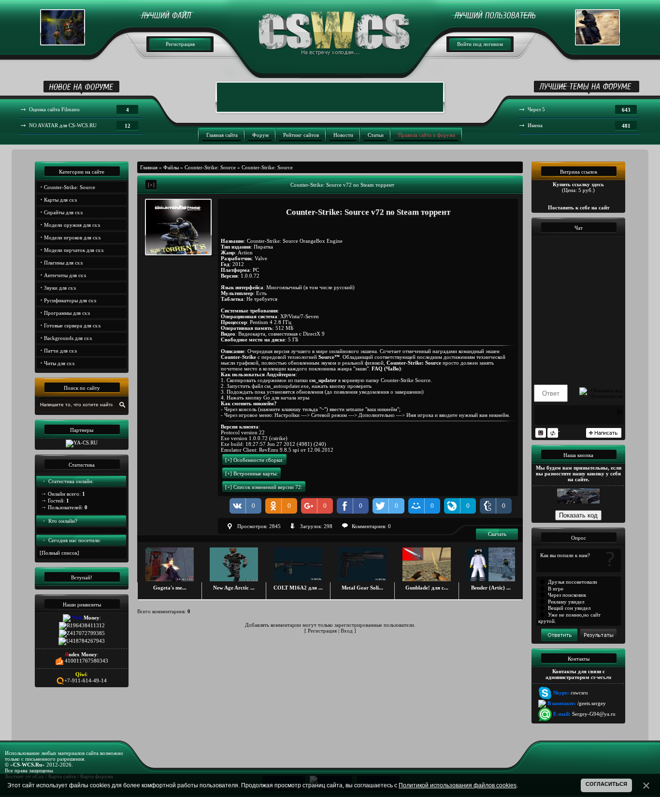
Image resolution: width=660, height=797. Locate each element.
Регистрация (180, 44)
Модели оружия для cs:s (72, 225)
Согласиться (606, 784)
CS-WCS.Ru (27, 764)
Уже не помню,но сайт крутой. (569, 618)
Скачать (497, 534)
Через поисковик (567, 595)
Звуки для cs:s (60, 288)
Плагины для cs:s (63, 263)
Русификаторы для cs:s (70, 300)
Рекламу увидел (566, 602)
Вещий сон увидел (569, 608)
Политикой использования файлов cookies (458, 785)
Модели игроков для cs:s (72, 237)
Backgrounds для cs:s (68, 338)
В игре (555, 588)
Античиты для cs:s (65, 275)
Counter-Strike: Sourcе (69, 187)
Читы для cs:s (59, 363)
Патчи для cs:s (60, 351)
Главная (149, 167)
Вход (347, 631)
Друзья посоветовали (572, 582)
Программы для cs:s (67, 313)
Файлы (171, 167)
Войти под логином (480, 44)
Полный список (59, 553)
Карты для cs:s (60, 200)
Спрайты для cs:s (63, 212)
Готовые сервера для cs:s (72, 325)
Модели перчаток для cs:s (73, 250)
